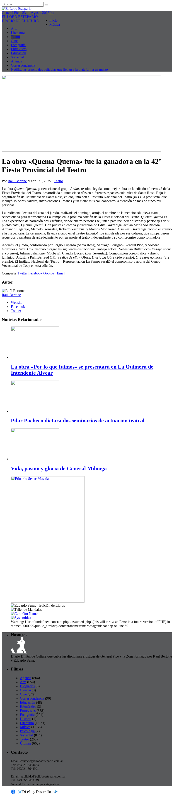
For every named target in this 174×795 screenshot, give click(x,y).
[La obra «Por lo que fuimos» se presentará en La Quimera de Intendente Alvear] (35, 357)
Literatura (18, 33)
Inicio (53, 20)
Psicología (27, 731)
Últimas (25, 743)
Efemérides (28, 706)
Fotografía (18, 45)
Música (54, 24)
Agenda (16, 61)
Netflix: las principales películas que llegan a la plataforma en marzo (59, 69)
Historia (25, 719)
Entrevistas (19, 49)
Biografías (27, 686)
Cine (14, 41)
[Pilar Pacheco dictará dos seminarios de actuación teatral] (35, 411)
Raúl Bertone (17, 181)
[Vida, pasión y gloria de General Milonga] (35, 459)
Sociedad (17, 57)
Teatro (15, 37)
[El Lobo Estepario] (87, 9)
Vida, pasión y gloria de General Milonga (59, 468)
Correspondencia (23, 65)
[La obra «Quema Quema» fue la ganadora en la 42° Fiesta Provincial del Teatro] (81, 150)
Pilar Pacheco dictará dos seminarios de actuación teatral (78, 421)
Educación (18, 53)
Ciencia (25, 690)
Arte (14, 28)
